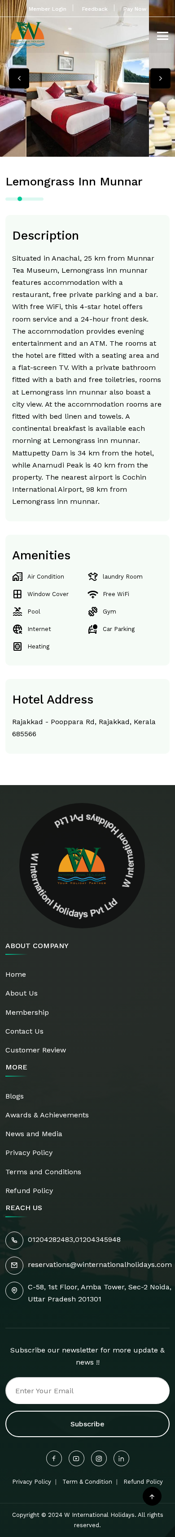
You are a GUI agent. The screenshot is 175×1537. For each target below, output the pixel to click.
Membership (27, 1012)
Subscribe (87, 1424)
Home (15, 974)
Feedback (95, 9)
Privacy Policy (28, 1152)
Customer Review (35, 1050)
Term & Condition (87, 1481)
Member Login (47, 9)
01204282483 (50, 1239)
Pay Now (134, 9)
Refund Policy (29, 1190)
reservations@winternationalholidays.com (100, 1264)
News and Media (33, 1133)
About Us (21, 993)
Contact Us (24, 1031)
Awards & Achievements (47, 1115)
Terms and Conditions (43, 1172)
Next (160, 79)
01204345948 (98, 1239)
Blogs (14, 1096)
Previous (19, 79)
